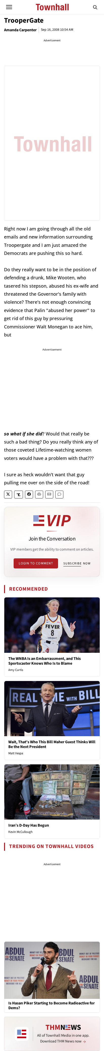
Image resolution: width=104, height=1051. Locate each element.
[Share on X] (8, 494)
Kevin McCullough (20, 832)
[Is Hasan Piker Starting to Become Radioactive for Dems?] (52, 970)
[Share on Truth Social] (18, 494)
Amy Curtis (15, 670)
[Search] (95, 7)
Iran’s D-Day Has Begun (28, 825)
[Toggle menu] (9, 7)
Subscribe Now (77, 563)
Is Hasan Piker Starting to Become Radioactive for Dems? (51, 1005)
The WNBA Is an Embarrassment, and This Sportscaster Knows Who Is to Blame (44, 661)
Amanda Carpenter (20, 30)
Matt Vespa (15, 753)
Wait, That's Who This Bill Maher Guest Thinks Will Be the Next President (51, 744)
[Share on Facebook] (29, 494)
